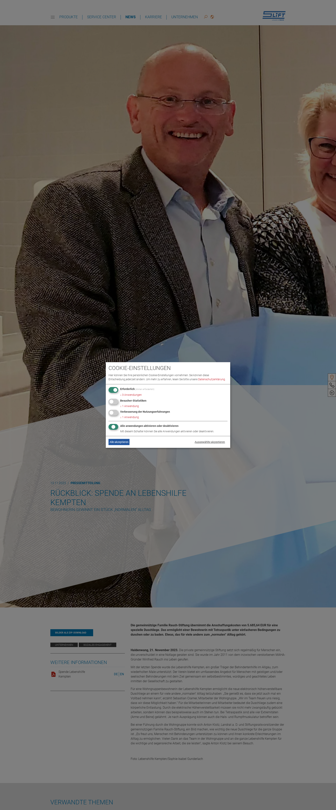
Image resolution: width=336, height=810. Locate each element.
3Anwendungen (131, 394)
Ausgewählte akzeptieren (210, 442)
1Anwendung (129, 406)
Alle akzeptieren (119, 442)
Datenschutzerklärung (211, 379)
